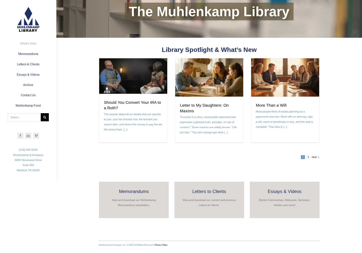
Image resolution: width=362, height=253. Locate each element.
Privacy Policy (161, 245)
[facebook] (20, 136)
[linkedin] (28, 136)
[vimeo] (36, 136)
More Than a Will (271, 105)
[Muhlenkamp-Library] (28, 8)
